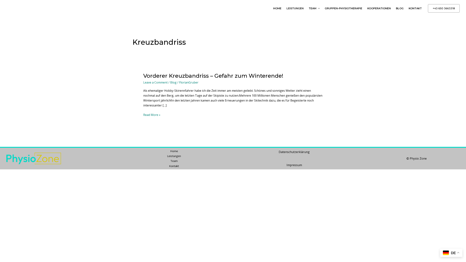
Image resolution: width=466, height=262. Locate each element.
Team (312, 8)
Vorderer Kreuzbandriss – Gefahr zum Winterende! (213, 75)
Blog (400, 8)
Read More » (151, 114)
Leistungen (295, 8)
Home (277, 8)
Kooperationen (379, 8)
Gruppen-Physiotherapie (343, 8)
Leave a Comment (155, 82)
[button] (318, 8)
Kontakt (415, 8)
